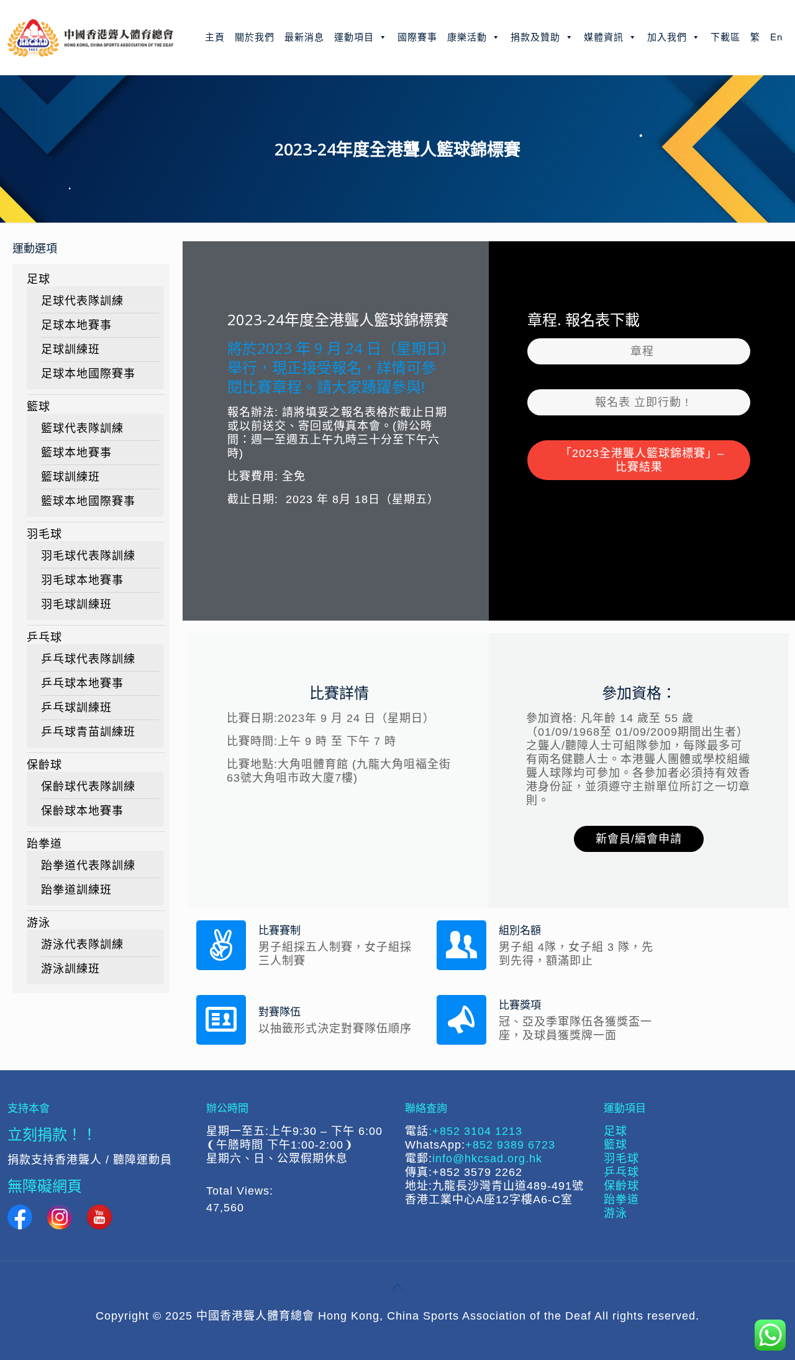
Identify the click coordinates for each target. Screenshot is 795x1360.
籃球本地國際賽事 (88, 501)
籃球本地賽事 (76, 452)
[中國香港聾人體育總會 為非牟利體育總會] (90, 37)
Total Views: (241, 1191)
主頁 (215, 37)
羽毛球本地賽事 (82, 580)
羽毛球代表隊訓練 (88, 556)
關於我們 (255, 37)
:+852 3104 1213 (475, 1131)
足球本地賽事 (76, 325)
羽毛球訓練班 (76, 604)
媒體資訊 (604, 37)
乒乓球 (44, 637)
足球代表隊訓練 (82, 301)
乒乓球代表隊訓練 (88, 659)
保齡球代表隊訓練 (88, 786)
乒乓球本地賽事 (82, 683)
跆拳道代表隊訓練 (88, 865)
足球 (38, 279)
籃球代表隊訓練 (82, 428)
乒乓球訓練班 (76, 707)
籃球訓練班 (70, 477)
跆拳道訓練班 (76, 890)
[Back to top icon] (397, 1287)
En (776, 37)
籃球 (38, 406)
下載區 (725, 37)
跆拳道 (44, 844)
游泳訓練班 (70, 969)
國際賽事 (417, 37)
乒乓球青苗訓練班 (88, 732)
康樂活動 (467, 37)
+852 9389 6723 (510, 1145)
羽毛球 (44, 534)
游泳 (38, 923)
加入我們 (667, 37)
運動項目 (354, 37)
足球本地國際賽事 (88, 374)
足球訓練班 (70, 349)
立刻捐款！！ (52, 1134)
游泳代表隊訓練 (82, 944)
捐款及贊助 (535, 37)
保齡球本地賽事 (82, 811)
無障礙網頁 (44, 1185)
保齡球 (44, 765)
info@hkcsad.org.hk (487, 1158)
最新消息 (304, 37)
